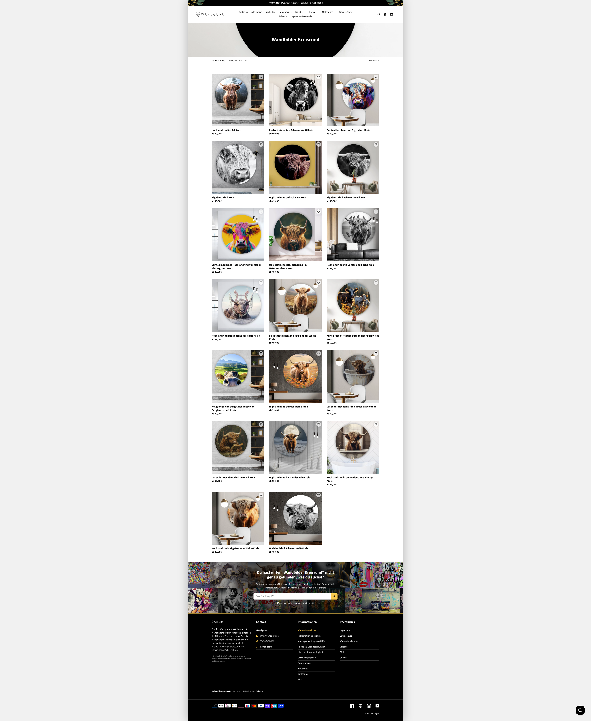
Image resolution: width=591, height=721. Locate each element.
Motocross (237, 691)
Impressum (345, 630)
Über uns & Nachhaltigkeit (310, 652)
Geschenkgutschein (307, 657)
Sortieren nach (219, 61)
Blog (300, 679)
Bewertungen (304, 663)
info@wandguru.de (269, 636)
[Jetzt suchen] (334, 596)
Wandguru (375, 714)
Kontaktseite (266, 646)
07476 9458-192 (267, 641)
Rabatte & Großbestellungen (311, 646)
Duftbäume (303, 674)
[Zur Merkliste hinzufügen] (261, 77)
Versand (344, 646)
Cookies (343, 657)
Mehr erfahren (231, 650)
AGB (342, 652)
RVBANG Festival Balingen (253, 691)
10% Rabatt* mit (311, 3)
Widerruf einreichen (307, 630)
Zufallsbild (303, 668)
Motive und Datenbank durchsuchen (296, 603)
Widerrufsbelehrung (349, 641)
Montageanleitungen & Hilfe (311, 641)
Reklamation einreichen (309, 636)
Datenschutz (346, 636)
